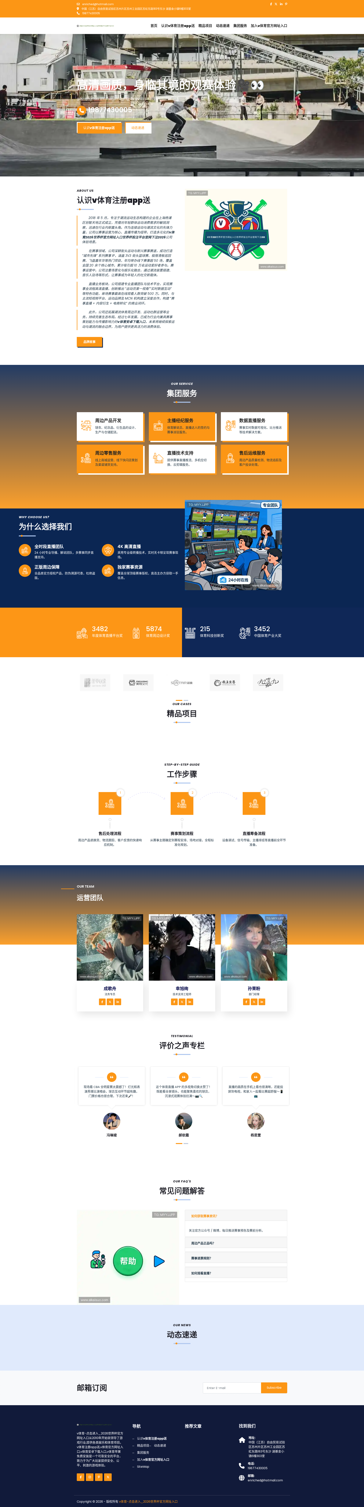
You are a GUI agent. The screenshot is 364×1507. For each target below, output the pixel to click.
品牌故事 (89, 342)
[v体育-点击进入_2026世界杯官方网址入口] (97, 26)
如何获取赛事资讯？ (205, 1216)
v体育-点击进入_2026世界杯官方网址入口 (148, 1501)
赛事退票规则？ (202, 1258)
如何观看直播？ (202, 1273)
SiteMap (143, 1466)
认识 (178, 25)
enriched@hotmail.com (98, 4)
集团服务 (240, 25)
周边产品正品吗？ (203, 1243)
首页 (154, 25)
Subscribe (274, 1387)
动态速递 (223, 25)
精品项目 (205, 25)
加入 (269, 25)
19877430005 (91, 13)
